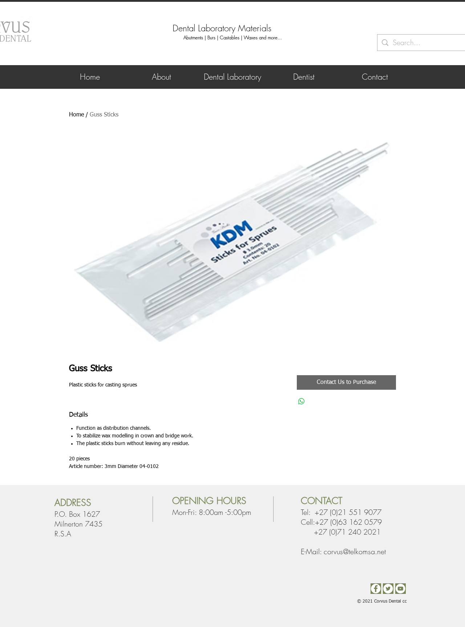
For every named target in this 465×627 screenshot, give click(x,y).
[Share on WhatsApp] (301, 401)
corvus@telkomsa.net (355, 551)
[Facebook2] (376, 588)
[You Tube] (400, 588)
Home (76, 115)
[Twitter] (388, 588)
